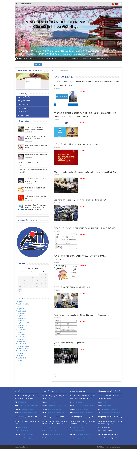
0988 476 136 (24, 405)
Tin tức (40, 59)
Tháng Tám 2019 (21, 330)
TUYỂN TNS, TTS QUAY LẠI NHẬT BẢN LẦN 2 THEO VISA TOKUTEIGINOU (80, 257)
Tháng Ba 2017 (20, 360)
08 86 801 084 (24, 431)
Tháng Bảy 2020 (21, 313)
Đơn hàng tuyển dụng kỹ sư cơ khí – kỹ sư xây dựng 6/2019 (80, 200)
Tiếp (55, 374)
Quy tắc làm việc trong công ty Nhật (69, 343)
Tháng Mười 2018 (21, 351)
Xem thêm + (83, 91)
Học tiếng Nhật (74, 59)
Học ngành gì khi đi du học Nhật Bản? (36, 154)
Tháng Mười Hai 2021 (22, 304)
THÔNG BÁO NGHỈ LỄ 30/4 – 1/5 (35, 188)
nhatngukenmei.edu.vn (28, 409)
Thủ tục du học (23, 108)
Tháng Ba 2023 (20, 301)
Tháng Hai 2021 (20, 309)
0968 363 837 (107, 405)
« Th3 (19, 292)
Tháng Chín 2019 (21, 327)
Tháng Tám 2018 (21, 355)
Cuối (55, 376)
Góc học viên (88, 59)
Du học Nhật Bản (24, 97)
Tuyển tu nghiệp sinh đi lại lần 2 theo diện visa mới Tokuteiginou (81, 315)
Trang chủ (16, 59)
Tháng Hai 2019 (20, 341)
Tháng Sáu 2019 (21, 334)
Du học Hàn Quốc (24, 101)
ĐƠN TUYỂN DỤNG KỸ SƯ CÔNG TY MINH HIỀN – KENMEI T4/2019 (84, 228)
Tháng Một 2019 (21, 344)
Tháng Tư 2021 (20, 306)
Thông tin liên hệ (102, 59)
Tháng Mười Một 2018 (22, 348)
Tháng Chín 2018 (21, 353)
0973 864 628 (52, 431)
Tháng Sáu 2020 (21, 316)
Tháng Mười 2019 (21, 325)
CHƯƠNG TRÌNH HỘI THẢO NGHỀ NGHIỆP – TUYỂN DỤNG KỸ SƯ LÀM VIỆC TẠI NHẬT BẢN (35, 208)
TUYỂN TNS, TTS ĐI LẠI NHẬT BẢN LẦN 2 (72, 287)
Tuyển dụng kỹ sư (24, 112)
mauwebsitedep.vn (115, 447)
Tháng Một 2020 (21, 320)
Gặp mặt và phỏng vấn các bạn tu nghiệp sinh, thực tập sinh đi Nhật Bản (85, 172)
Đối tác (63, 59)
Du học (32, 59)
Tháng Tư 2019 (20, 337)
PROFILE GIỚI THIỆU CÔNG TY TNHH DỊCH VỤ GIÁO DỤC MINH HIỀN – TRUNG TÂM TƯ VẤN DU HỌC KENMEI (86, 115)
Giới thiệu (23, 59)
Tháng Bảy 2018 (21, 358)
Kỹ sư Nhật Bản (51, 59)
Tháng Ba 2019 (20, 339)
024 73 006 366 (22, 402)
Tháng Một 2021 (21, 311)
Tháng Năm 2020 (21, 318)
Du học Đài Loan (23, 104)
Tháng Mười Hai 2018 (22, 346)
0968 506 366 (34, 405)
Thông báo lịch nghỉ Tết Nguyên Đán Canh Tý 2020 (76, 144)
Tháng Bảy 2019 (21, 332)
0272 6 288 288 (80, 431)
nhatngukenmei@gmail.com (28, 412)
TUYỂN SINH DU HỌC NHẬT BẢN (28, 163)
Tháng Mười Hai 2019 (22, 323)
